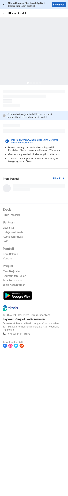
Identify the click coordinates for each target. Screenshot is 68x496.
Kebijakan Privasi (13, 236)
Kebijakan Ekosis (13, 232)
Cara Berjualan (12, 271)
